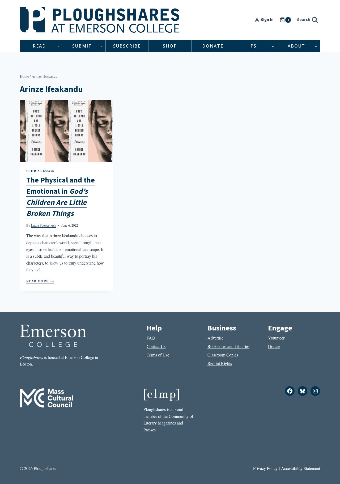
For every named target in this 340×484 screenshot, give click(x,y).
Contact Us (156, 346)
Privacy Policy (265, 468)
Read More (40, 281)
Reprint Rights (219, 363)
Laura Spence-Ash (43, 225)
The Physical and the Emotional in (60, 197)
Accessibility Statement (300, 468)
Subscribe (127, 46)
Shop (170, 46)
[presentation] (66, 131)
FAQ (151, 338)
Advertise (215, 338)
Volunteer (276, 338)
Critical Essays (40, 170)
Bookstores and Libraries (228, 346)
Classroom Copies (222, 355)
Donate (212, 46)
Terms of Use (158, 355)
